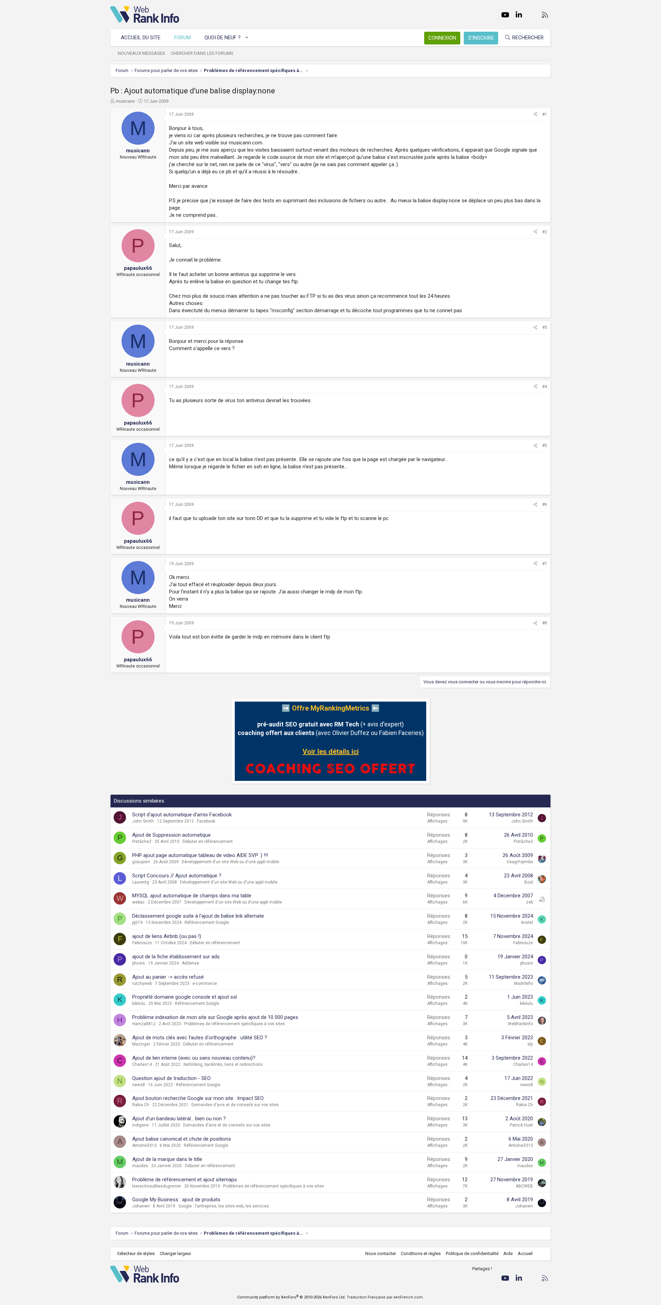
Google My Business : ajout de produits (176, 1199)
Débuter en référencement (207, 841)
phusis (138, 963)
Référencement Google (207, 922)
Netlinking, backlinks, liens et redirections (223, 1064)
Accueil (525, 1253)
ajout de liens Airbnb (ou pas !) (166, 936)
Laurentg (140, 882)
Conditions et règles (421, 1253)
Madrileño (523, 983)
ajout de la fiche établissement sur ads (176, 957)
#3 (544, 327)
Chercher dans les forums (202, 53)
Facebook (206, 821)
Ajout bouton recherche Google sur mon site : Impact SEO (198, 1098)
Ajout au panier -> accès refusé (168, 977)
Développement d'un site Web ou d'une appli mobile (230, 861)
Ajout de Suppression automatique (171, 835)
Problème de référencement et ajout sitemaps (184, 1179)
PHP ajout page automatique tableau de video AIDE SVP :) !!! (200, 855)
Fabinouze (142, 942)
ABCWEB (524, 1186)
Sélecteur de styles (136, 1253)
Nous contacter (380, 1253)
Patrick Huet (521, 1125)
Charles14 (142, 1064)
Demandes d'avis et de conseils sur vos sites (235, 1104)
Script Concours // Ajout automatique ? (176, 876)
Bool (528, 882)
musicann (125, 101)
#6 (544, 504)
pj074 (137, 922)
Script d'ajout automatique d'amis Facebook (182, 815)
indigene (140, 1125)
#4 (544, 386)
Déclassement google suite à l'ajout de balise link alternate (198, 916)
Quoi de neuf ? (222, 37)
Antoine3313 (144, 1145)
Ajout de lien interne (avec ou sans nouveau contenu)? (193, 1058)
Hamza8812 (144, 1023)
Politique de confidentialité (472, 1253)
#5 (544, 445)
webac (138, 902)
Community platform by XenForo (291, 1297)
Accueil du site (140, 37)
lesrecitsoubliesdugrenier (156, 1186)
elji (530, 1044)
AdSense (190, 963)
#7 (544, 563)
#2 (544, 232)
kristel (527, 922)
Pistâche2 (141, 841)
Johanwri (141, 1206)
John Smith (143, 821)
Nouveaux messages (141, 53)
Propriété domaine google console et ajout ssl (184, 997)
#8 (544, 623)
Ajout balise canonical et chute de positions (181, 1139)
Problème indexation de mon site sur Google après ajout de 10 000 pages (215, 1017)
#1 (544, 114)
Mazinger (141, 1044)
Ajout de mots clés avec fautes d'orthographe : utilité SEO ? (199, 1037)
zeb (529, 902)
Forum (182, 37)
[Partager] (535, 115)
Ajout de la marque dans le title (167, 1159)
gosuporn (141, 861)
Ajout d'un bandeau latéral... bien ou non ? (179, 1118)
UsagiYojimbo (520, 861)
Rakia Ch (140, 1104)
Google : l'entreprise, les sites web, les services (223, 1206)
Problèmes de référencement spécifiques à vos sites (234, 1023)
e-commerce (204, 983)
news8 (138, 1084)
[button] (247, 37)
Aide (508, 1253)
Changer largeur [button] (175, 1253)
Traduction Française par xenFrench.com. (385, 1297)
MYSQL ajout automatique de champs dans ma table (191, 896)
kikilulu (138, 1003)
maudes (140, 1165)
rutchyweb (142, 983)
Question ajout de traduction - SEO (171, 1078)
